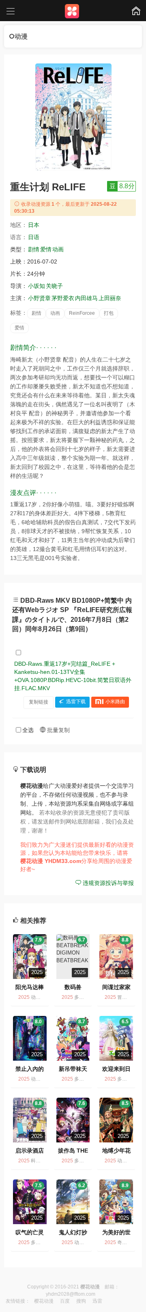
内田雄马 (86, 298)
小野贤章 (39, 298)
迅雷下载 (76, 702)
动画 (58, 249)
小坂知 (36, 286)
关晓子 (54, 286)
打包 (109, 313)
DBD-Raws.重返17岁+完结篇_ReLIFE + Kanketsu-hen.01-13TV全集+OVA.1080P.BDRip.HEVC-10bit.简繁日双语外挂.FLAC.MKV (72, 675)
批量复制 (57, 730)
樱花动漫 (44, 1301)
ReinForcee (82, 313)
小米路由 (115, 702)
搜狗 (81, 1301)
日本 (33, 225)
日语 (33, 237)
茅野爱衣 (63, 298)
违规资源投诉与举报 (107, 883)
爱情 (46, 249)
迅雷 (97, 1301)
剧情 (33, 249)
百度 (65, 1301)
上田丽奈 (110, 298)
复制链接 (38, 702)
